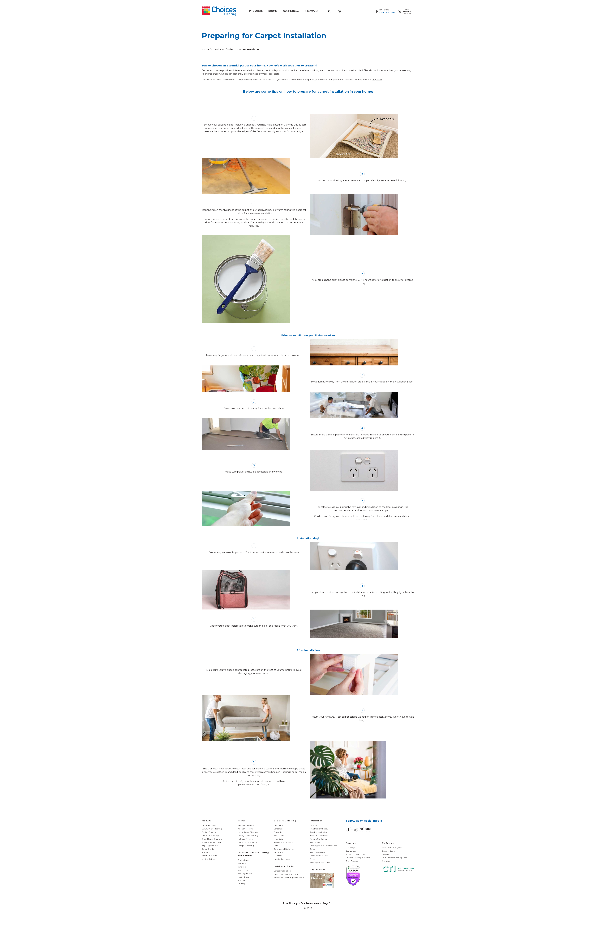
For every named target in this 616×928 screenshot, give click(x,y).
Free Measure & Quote (392, 847)
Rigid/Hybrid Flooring (212, 839)
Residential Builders (283, 842)
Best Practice (352, 861)
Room (311, 10)
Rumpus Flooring (246, 846)
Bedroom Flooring (246, 825)
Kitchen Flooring (246, 829)
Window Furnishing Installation (289, 877)
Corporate (278, 829)
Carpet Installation (282, 871)
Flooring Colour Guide (320, 862)
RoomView (315, 842)
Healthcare (279, 835)
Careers (385, 854)
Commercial (291, 10)
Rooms (272, 10)
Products (256, 10)
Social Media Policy (319, 856)
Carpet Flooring (209, 825)
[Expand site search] (329, 11)
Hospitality (279, 839)
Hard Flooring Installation (286, 874)
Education (278, 832)
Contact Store (388, 851)
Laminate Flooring (210, 835)
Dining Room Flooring (248, 835)
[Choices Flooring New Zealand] (219, 11)
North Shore (243, 877)
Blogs (312, 859)
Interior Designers (282, 859)
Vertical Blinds (208, 859)
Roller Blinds (208, 849)
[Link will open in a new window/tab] (348, 829)
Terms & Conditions (319, 835)
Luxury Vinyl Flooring (212, 829)
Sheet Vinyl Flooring (211, 842)
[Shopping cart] (340, 11)
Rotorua (241, 880)
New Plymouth (245, 873)
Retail (276, 846)
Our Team (278, 825)
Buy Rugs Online (210, 846)
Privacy (313, 825)
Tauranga (242, 884)
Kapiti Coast (243, 870)
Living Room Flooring (248, 832)
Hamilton (242, 863)
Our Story (350, 847)
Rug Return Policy (318, 832)
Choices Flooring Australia (358, 858)
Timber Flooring (209, 832)
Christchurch (244, 860)
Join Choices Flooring (356, 854)
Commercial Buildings (284, 849)
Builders (278, 856)
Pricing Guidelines (318, 839)
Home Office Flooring (248, 842)
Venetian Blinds (209, 856)
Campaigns (351, 851)
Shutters (206, 852)
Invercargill (243, 867)
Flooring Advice (317, 852)
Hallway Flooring (246, 839)
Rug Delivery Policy (319, 829)
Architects (278, 852)
